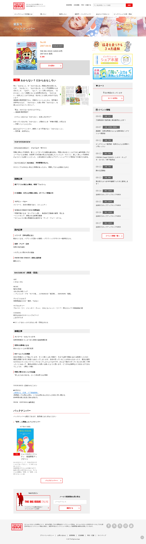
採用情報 (72, 535)
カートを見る (112, 98)
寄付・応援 (90, 535)
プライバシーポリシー (47, 535)
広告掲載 (76, 5)
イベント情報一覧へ (113, 236)
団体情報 (69, 5)
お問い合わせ (61, 535)
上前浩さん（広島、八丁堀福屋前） (26, 393)
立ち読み (51, 65)
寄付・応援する (86, 5)
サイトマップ (102, 535)
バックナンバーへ (51, 480)
